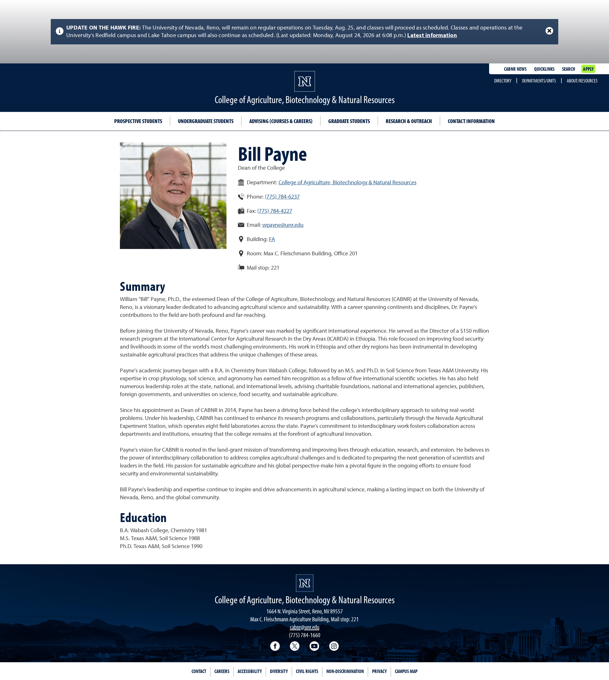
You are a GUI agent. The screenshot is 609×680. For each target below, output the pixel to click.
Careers (221, 671)
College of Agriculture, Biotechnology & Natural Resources (347, 183)
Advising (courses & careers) (280, 121)
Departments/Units (539, 80)
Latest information (432, 35)
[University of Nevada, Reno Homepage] (304, 583)
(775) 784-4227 (274, 211)
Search (568, 69)
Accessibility (250, 671)
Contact (199, 671)
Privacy (379, 671)
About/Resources (582, 80)
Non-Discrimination (345, 671)
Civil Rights (307, 671)
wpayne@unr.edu (283, 225)
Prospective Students (138, 121)
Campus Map (406, 671)
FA (272, 239)
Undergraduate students (205, 121)
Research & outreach (409, 121)
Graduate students (349, 121)
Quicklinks (544, 69)
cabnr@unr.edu (304, 627)
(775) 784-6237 (282, 197)
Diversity (279, 671)
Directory (502, 80)
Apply (588, 69)
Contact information (471, 121)
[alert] (304, 31)
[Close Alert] (549, 31)
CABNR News (515, 69)
